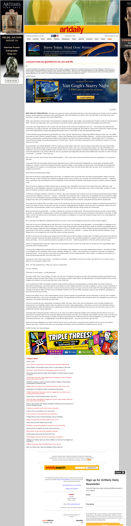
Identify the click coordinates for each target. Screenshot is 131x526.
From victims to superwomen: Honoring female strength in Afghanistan (48, 364)
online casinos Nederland (63, 479)
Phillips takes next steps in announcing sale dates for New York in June (48, 386)
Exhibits (60, 456)
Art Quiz (60, 460)
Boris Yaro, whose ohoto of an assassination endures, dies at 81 (46, 370)
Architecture (81, 456)
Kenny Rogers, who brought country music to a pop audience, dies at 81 (48, 367)
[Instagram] (57, 36)
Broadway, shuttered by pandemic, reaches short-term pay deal (46, 425)
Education (65, 460)
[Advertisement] (95, 371)
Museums (56, 39)
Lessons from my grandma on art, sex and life (40, 411)
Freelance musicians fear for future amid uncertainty (42, 408)
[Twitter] (55, 36)
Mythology (71, 460)
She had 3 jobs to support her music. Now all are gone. (43, 428)
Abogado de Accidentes (72, 488)
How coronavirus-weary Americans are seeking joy (42, 414)
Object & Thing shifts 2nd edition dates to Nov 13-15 (42, 419)
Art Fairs (91, 458)
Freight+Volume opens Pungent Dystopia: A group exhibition (45, 417)
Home (28, 39)
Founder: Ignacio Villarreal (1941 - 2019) (71, 498)
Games (74, 39)
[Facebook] (52, 36)
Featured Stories (79, 458)
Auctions (86, 458)
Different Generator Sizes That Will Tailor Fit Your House (44, 444)
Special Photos (62, 458)
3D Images (77, 460)
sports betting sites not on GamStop (72, 485)
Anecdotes (55, 460)
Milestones (69, 456)
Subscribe (81, 39)
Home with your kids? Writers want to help (39, 422)
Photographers (66, 39)
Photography (88, 456)
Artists (43, 39)
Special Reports (70, 458)
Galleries (49, 39)
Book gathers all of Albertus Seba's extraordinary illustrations (45, 389)
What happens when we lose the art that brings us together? (45, 437)
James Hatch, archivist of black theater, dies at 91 (42, 396)
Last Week (36, 39)
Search (97, 39)
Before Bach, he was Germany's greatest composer (42, 431)
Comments (89, 39)
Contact (103, 39)
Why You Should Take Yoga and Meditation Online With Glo (45, 447)
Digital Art (74, 456)
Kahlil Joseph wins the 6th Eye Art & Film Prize (41, 434)
